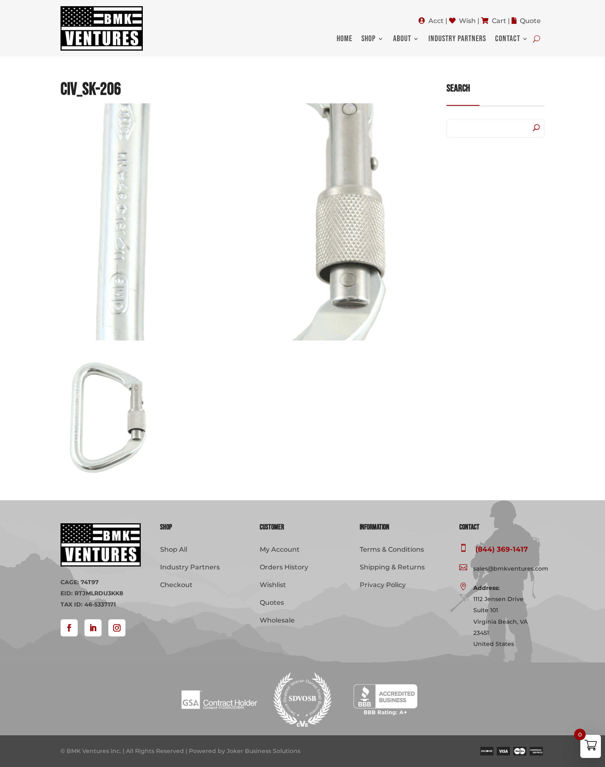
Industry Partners (457, 40)
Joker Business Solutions (263, 751)
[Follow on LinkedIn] (93, 627)
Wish (467, 21)
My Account (280, 549)
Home (344, 40)
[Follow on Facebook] (69, 627)
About (402, 40)
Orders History (284, 567)
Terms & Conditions (392, 549)
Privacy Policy (383, 585)
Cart (499, 21)
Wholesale (277, 620)
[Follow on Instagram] (117, 627)
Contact (507, 40)
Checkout (176, 585)
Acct (436, 21)
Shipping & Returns (392, 567)
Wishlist (273, 585)
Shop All (173, 549)
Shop (368, 40)
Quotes (272, 602)
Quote (530, 21)
